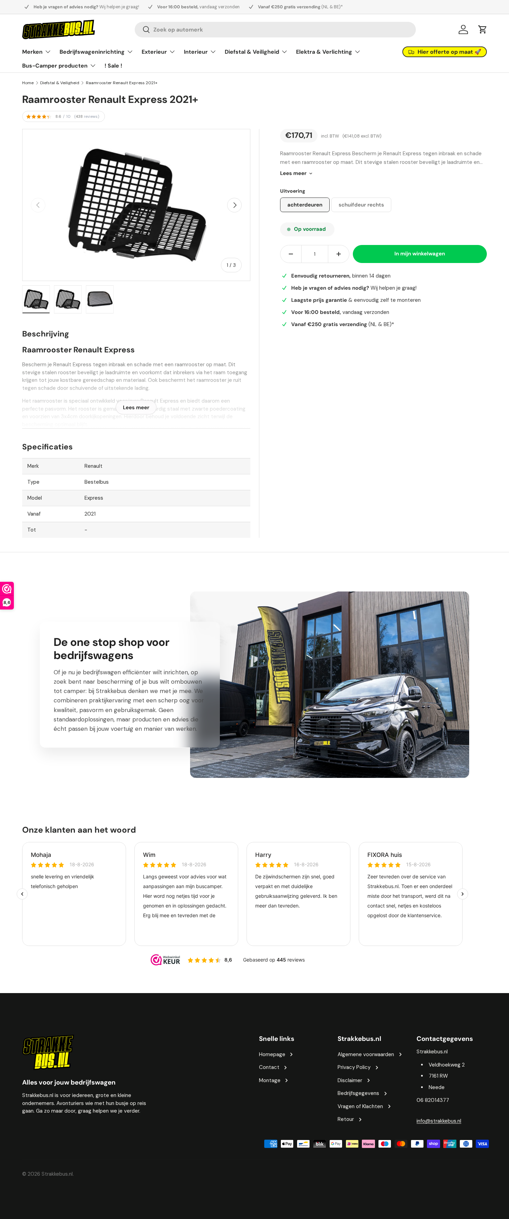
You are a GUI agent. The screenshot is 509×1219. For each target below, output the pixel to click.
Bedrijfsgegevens (358, 1093)
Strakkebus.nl (57, 1173)
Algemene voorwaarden (366, 1054)
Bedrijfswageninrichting (92, 51)
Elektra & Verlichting (324, 51)
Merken (32, 51)
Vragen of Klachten (360, 1106)
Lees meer (293, 173)
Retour (346, 1119)
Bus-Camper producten (55, 65)
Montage (269, 1080)
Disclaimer (350, 1080)
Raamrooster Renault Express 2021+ (122, 83)
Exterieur (154, 51)
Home (28, 83)
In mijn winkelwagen (419, 253)
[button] (482, 29)
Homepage (272, 1054)
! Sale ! (113, 65)
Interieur (196, 51)
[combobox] (275, 29)
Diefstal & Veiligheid (252, 51)
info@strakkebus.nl (439, 1120)
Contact (269, 1067)
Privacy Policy (354, 1067)
